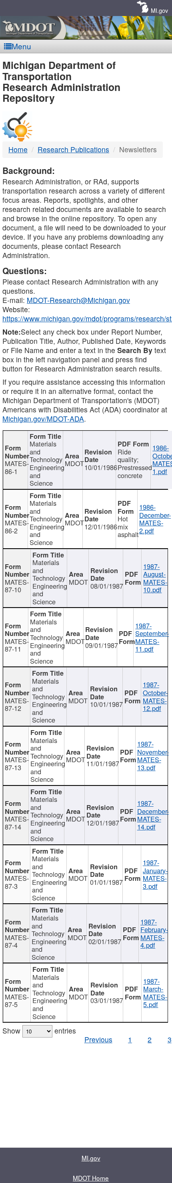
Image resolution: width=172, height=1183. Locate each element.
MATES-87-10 (17, 586)
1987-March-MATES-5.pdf (155, 992)
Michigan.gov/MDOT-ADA (43, 419)
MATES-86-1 (16, 467)
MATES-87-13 (17, 763)
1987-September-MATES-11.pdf (152, 637)
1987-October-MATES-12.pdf (155, 696)
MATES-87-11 (16, 645)
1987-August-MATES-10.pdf (155, 578)
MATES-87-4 (17, 941)
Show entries (39, 1031)
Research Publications (73, 149)
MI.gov (159, 10)
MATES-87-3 (17, 882)
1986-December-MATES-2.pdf (155, 518)
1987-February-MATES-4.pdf (154, 933)
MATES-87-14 (17, 823)
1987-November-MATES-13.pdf (153, 755)
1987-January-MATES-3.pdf (155, 874)
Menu (21, 45)
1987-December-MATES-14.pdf (153, 815)
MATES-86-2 (16, 526)
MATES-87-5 (17, 1000)
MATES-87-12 (17, 704)
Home (18, 149)
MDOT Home (91, 1177)
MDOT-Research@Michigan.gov (78, 300)
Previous (98, 1039)
